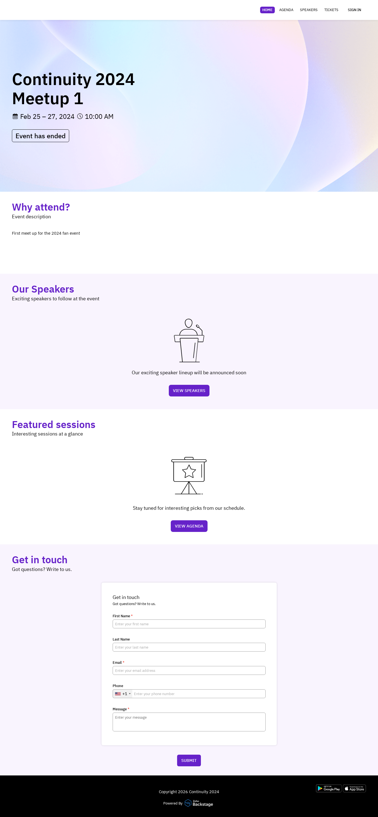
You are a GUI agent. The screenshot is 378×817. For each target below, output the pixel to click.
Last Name (121, 639)
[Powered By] (199, 803)
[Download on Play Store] (329, 790)
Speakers (309, 9)
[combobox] (122, 694)
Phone (118, 686)
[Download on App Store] (354, 790)
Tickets (331, 9)
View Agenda (189, 526)
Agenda (286, 9)
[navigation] (300, 10)
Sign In (354, 9)
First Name (123, 616)
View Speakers (189, 390)
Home (267, 9)
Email (119, 662)
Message (121, 709)
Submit (189, 760)
